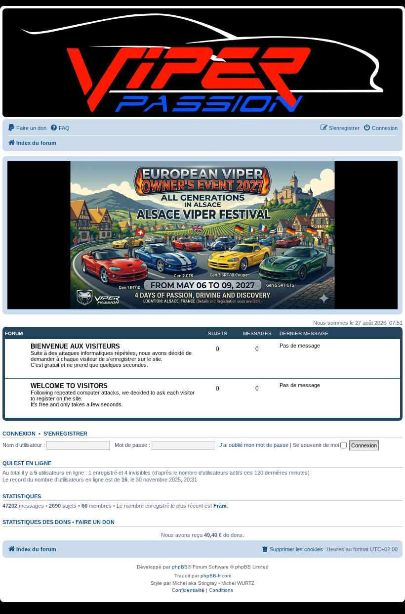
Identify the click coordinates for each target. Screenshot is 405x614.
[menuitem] (26, 128)
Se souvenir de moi (316, 445)
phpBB (180, 567)
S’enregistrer (65, 434)
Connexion (19, 434)
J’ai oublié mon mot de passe (253, 445)
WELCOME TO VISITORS (69, 386)
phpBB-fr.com (216, 575)
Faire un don (95, 522)
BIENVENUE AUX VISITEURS (75, 346)
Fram (220, 506)
